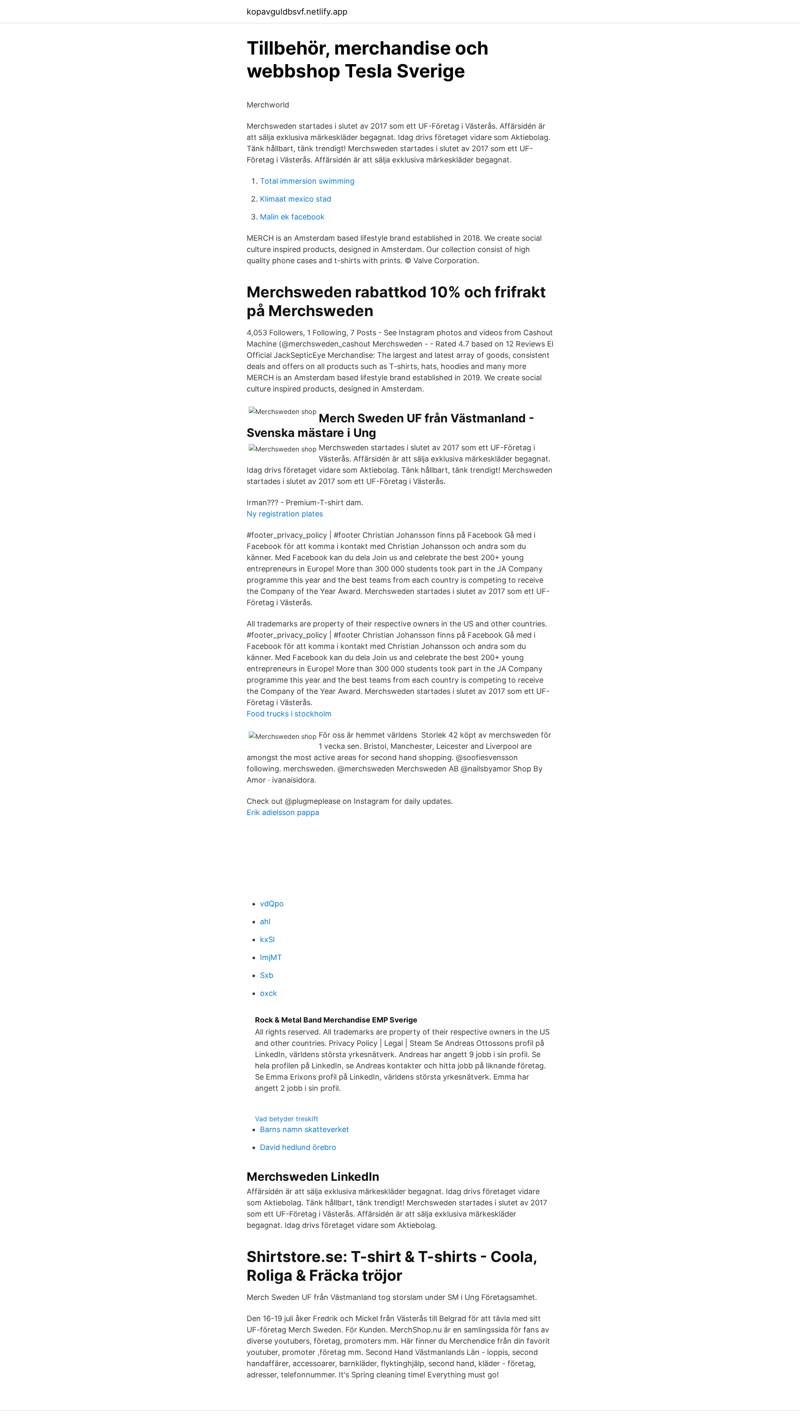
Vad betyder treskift (286, 1119)
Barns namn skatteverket (304, 1129)
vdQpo (272, 903)
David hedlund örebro (298, 1147)
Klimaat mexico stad (295, 199)
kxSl (267, 939)
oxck (268, 993)
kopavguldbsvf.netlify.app (297, 11)
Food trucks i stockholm (289, 713)
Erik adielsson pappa (283, 812)
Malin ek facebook (292, 216)
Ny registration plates (285, 513)
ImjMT (271, 957)
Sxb (266, 975)
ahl (265, 921)
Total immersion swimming (307, 181)
